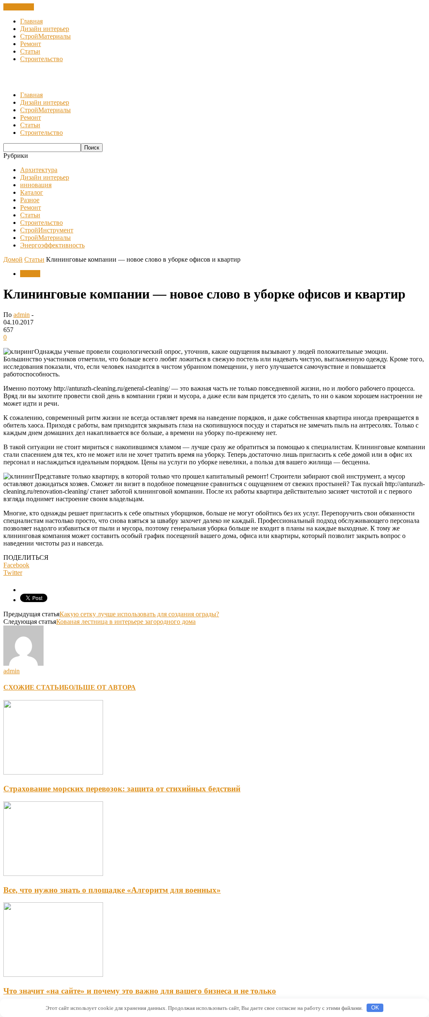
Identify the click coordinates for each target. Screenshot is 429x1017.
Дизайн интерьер (44, 28)
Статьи (30, 51)
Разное (29, 199)
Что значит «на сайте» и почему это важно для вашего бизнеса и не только (139, 990)
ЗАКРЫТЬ (18, 6)
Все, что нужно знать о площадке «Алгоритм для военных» (112, 890)
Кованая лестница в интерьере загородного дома (126, 621)
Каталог (31, 192)
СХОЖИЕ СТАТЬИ (33, 687)
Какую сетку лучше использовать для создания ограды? (139, 614)
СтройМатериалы (45, 36)
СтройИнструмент (46, 230)
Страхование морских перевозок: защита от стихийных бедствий (121, 788)
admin (21, 314)
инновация (36, 184)
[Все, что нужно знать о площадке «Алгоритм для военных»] (53, 873)
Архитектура (38, 169)
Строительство (41, 58)
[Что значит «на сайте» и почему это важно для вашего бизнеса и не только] (53, 974)
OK (375, 1007)
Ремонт (30, 43)
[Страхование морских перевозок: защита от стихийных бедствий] (53, 772)
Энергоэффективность (52, 245)
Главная (31, 21)
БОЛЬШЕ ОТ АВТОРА (100, 687)
